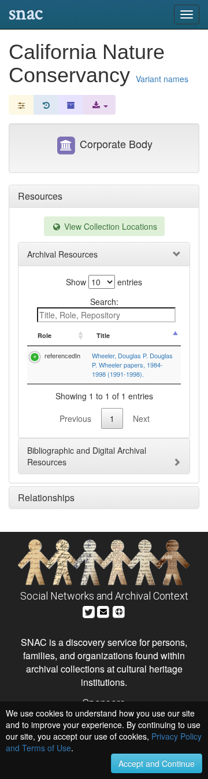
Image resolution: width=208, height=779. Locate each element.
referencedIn (62, 355)
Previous (75, 418)
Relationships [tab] (46, 497)
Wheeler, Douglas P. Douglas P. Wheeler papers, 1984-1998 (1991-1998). (132, 364)
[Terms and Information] (119, 610)
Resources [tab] (40, 196)
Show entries (104, 282)
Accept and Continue (156, 763)
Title (103, 335)
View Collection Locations (109, 226)
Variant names (162, 78)
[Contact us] (103, 610)
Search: (104, 301)
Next (141, 418)
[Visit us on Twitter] (89, 610)
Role (44, 335)
